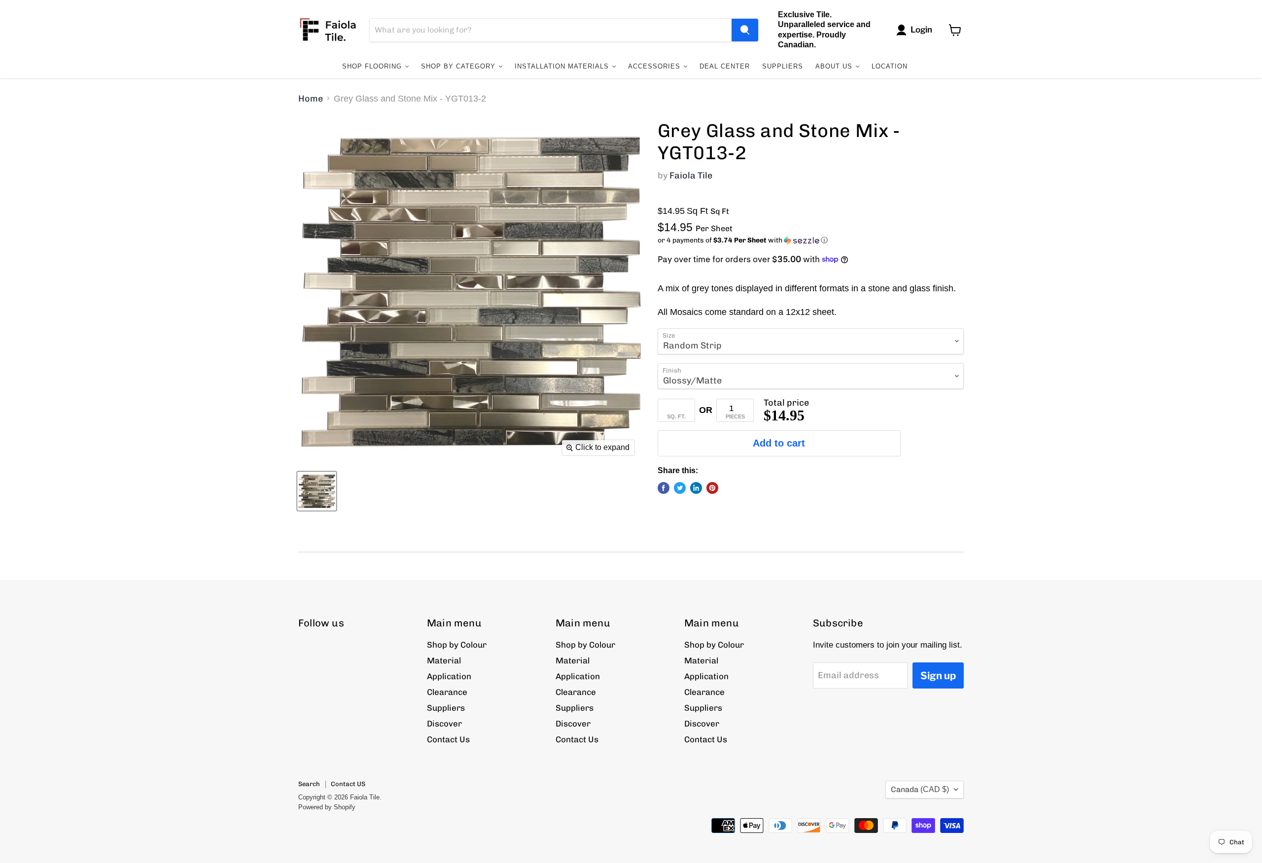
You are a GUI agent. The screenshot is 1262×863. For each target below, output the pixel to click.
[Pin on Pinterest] (712, 488)
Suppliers (782, 66)
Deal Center (725, 66)
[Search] (745, 30)
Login (921, 30)
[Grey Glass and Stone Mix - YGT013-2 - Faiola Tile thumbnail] (316, 491)
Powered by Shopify (326, 807)
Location (890, 66)
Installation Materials (563, 66)
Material (444, 660)
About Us (835, 66)
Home (310, 99)
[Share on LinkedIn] (696, 488)
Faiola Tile (690, 175)
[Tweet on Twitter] (680, 488)
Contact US (348, 784)
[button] (811, 240)
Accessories (655, 66)
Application (449, 676)
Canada (920, 789)
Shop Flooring (373, 66)
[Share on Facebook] (663, 488)
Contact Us (448, 739)
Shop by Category (459, 66)
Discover (444, 723)
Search (309, 784)
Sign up (938, 675)
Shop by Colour (457, 645)
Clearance (447, 692)
